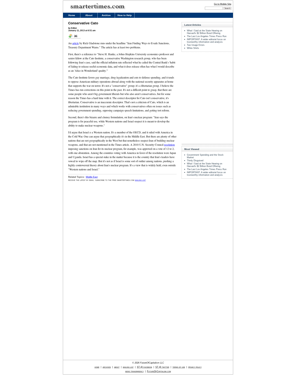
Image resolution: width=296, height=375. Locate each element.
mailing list (140, 180)
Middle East (92, 177)
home (97, 367)
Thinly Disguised (195, 160)
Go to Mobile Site (222, 4)
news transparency (134, 371)
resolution (169, 144)
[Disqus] (122, 227)
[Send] (71, 37)
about (117, 367)
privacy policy (195, 367)
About (88, 15)
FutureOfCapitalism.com (159, 371)
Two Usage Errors (196, 45)
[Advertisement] (207, 75)
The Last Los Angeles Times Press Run (206, 36)
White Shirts (193, 48)
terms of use (178, 367)
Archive (106, 15)
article (75, 43)
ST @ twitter (162, 367)
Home (71, 15)
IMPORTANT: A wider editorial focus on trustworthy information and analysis (206, 40)
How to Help (125, 15)
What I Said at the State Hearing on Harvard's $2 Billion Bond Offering (204, 31)
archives (107, 367)
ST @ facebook (144, 367)
